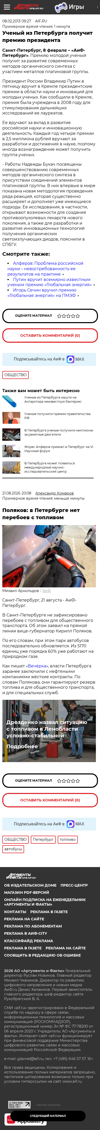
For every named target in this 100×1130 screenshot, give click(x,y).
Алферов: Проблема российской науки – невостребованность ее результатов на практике (45, 269)
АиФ (46, 590)
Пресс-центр (74, 885)
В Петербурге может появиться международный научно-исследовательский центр (49, 467)
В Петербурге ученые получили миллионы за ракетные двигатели (58, 432)
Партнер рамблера (48, 1104)
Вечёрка (37, 666)
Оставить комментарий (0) (50, 335)
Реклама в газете (49, 912)
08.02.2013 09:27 (16, 21)
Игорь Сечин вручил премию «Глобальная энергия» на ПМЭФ (41, 293)
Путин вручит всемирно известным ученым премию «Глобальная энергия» (49, 282)
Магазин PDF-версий (26, 892)
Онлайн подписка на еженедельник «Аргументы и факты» (45, 902)
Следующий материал (48, 1116)
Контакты (15, 912)
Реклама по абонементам (33, 926)
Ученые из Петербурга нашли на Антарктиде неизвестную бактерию (52, 399)
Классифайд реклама (28, 941)
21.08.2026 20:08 (16, 493)
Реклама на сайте (24, 919)
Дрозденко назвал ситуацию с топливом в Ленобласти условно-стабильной (46, 729)
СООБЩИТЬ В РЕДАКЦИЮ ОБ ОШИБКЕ (42, 955)
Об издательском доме (30, 885)
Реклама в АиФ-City (25, 933)
